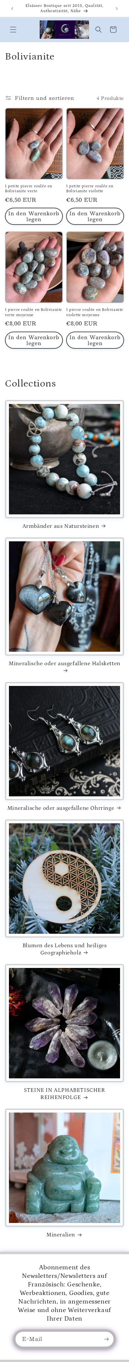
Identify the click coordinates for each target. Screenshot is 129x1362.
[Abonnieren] (106, 1339)
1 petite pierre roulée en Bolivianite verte (28, 189)
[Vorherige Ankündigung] (12, 8)
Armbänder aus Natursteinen (60, 526)
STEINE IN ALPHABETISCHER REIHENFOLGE (64, 1094)
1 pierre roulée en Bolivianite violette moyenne (94, 312)
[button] (13, 29)
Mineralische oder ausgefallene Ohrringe (60, 808)
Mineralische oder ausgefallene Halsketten (64, 663)
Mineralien (60, 1235)
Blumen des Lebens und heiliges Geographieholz (64, 949)
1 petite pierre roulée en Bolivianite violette (89, 189)
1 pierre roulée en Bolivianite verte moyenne (33, 312)
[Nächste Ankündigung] (116, 8)
